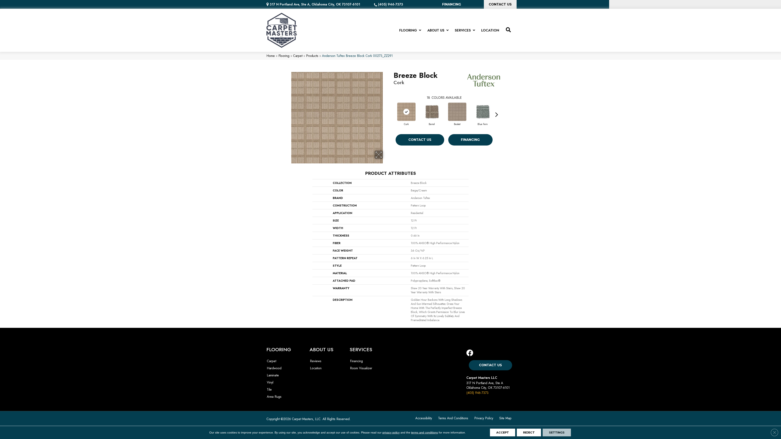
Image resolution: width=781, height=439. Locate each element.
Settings (557, 432)
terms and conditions (424, 432)
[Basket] (457, 112)
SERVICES (361, 349)
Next (497, 108)
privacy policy (391, 432)
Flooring (283, 55)
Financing (470, 140)
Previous (391, 108)
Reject (529, 432)
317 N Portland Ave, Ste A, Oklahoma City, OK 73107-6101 (315, 4)
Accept (502, 432)
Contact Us (419, 140)
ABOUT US (321, 349)
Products (312, 55)
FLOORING (278, 349)
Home (270, 55)
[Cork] (406, 112)
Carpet (297, 55)
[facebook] (469, 353)
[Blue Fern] (482, 112)
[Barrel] (432, 112)
